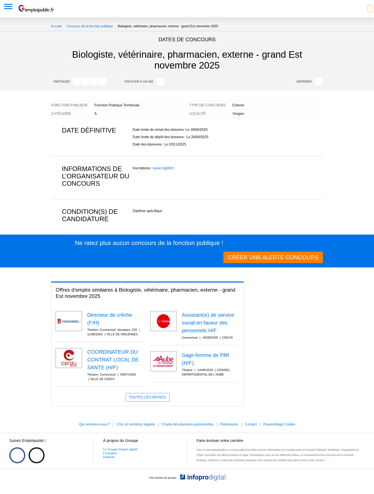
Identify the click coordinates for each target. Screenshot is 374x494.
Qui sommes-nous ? (94, 424)
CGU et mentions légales (135, 424)
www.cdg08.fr (163, 168)
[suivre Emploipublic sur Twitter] (37, 455)
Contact (251, 424)
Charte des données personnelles (188, 424)
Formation (110, 453)
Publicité (108, 457)
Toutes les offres (147, 397)
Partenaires (229, 424)
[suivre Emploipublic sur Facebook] (17, 455)
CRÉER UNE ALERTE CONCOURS (273, 257)
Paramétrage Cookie (279, 424)
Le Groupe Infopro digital (120, 449)
